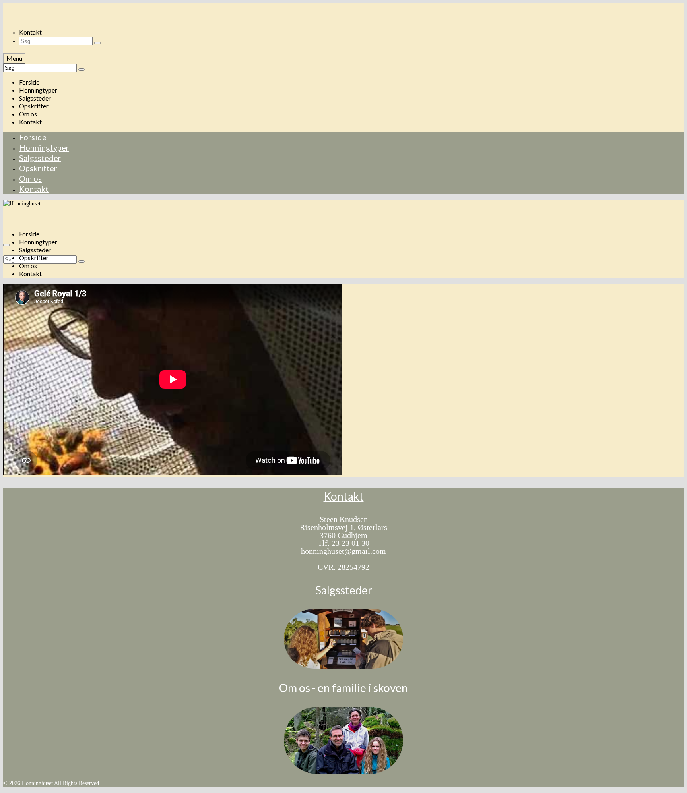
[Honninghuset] (343, 11)
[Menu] (6, 245)
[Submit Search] (97, 43)
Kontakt (344, 496)
